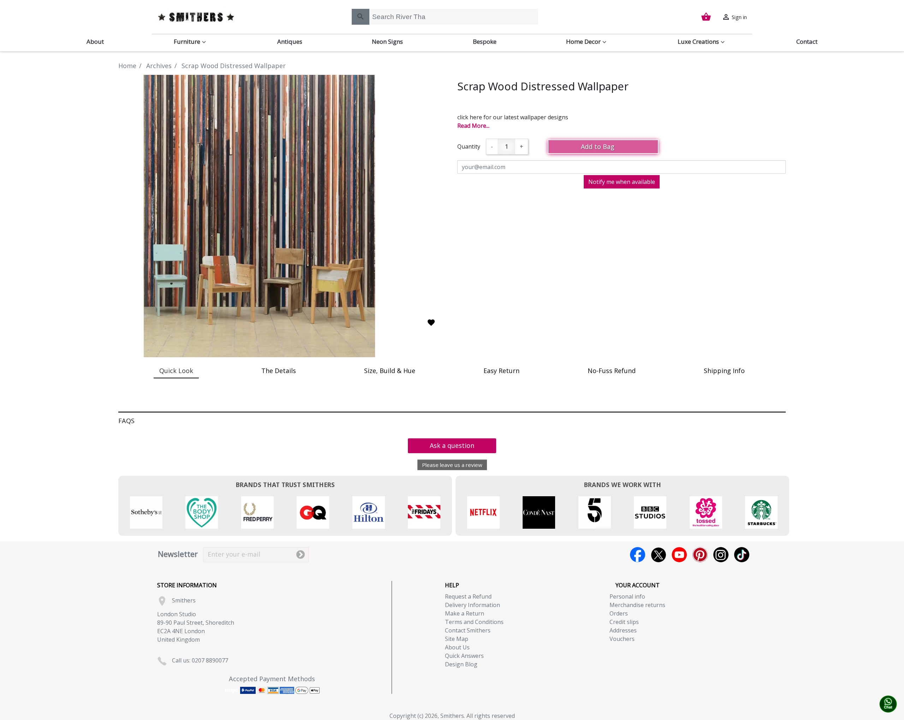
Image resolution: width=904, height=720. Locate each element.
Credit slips (624, 622)
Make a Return (464, 613)
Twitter (658, 554)
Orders (618, 613)
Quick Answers (464, 656)
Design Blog (461, 664)
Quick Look (176, 370)
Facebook (637, 554)
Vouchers (622, 639)
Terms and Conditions (474, 622)
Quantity (468, 146)
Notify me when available (621, 182)
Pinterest (700, 554)
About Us (457, 647)
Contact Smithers (467, 630)
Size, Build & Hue (389, 370)
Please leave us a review (452, 464)
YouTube (679, 554)
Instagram (720, 554)
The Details (278, 370)
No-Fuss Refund (612, 370)
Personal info (627, 596)
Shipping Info (724, 370)
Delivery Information (472, 605)
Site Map (456, 639)
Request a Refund (468, 596)
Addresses (623, 630)
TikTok (741, 554)
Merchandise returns (637, 605)
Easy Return (501, 370)
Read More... (473, 126)
